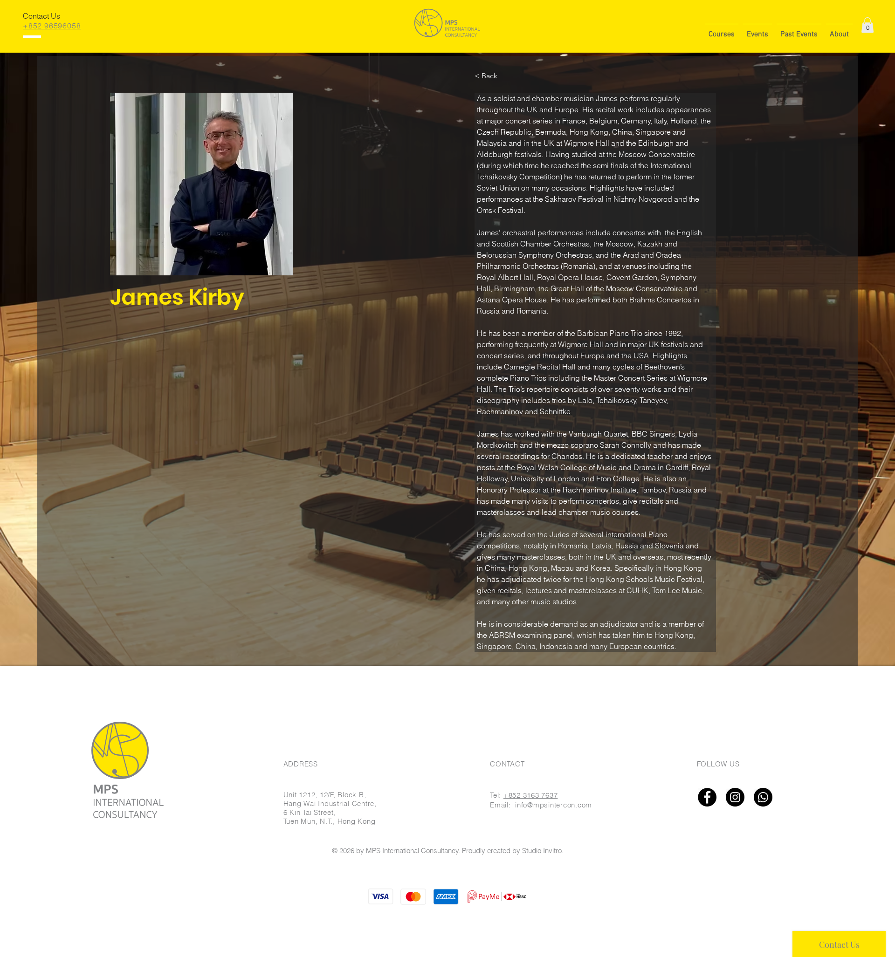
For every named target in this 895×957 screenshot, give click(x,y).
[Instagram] (735, 797)
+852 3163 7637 (530, 795)
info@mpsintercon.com (553, 804)
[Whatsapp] (763, 797)
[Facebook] (707, 797)
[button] (721, 30)
